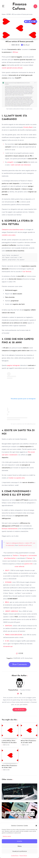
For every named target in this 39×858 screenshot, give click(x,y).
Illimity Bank (28, 127)
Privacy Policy (23, 855)
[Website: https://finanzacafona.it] (18, 693)
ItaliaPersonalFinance (25, 545)
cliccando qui (8, 646)
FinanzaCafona (13, 690)
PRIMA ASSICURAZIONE (13, 635)
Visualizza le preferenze (19, 851)
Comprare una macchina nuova (13, 229)
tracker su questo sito (17, 478)
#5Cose (15, 52)
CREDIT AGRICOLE (11, 611)
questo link (28, 564)
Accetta (19, 841)
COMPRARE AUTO (18, 658)
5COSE (9, 14)
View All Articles (19, 709)
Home (3, 14)
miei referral (19, 566)
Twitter (15, 555)
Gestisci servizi (7, 836)
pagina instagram (13, 365)
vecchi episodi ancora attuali (12, 68)
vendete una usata (8, 235)
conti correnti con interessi (20, 165)
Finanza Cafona (19, 7)
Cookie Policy (15, 855)
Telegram (23, 555)
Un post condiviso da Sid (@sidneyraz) (23, 424)
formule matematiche (10, 529)
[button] (36, 826)
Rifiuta (19, 846)
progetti (10, 162)
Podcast (29, 558)
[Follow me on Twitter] (21, 693)
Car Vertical (27, 271)
